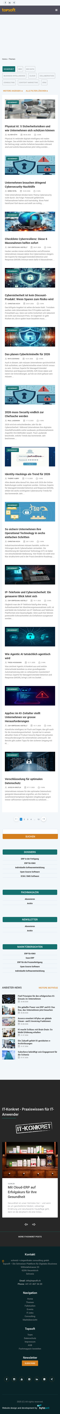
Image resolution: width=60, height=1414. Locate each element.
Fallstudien (30, 1305)
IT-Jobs (30, 1312)
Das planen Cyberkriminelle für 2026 (27, 354)
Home (4, 59)
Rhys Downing (13, 359)
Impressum (30, 1341)
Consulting (30, 1316)
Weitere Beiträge (48, 987)
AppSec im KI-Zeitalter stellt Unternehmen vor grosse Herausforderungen (22, 717)
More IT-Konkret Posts (30, 1236)
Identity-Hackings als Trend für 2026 (27, 474)
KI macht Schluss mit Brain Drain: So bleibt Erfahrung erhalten (35, 1031)
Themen (12, 59)
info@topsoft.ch (33, 1280)
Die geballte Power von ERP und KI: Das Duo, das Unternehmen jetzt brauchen (36, 1008)
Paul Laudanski (14, 420)
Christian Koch (14, 304)
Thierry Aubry (13, 478)
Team (30, 1334)
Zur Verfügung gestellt (17, 247)
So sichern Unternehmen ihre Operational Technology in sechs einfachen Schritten (25, 533)
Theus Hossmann (15, 662)
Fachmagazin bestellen (30, 1348)
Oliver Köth (12, 135)
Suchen (30, 836)
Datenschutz (30, 1338)
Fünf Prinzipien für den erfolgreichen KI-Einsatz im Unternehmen (36, 997)
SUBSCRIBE (30, 1363)
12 (38, 819)
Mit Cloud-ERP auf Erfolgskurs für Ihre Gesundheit (22, 1192)
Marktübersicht (30, 1319)
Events (30, 1309)
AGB (30, 1345)
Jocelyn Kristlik (14, 787)
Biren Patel (12, 191)
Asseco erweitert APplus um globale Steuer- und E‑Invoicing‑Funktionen (35, 1019)
